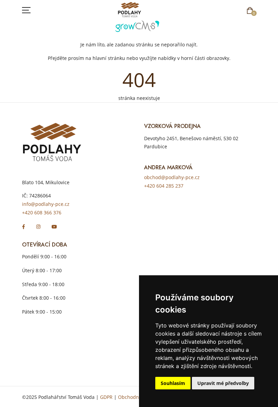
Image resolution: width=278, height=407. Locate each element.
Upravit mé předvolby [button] (223, 383)
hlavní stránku (109, 58)
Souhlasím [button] (173, 383)
